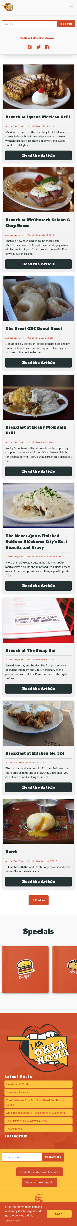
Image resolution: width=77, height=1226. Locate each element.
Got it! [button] (59, 1213)
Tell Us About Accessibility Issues (39, 1172)
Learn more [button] (13, 1220)
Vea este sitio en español (39, 1182)
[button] (71, 7)
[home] (6, 6)
